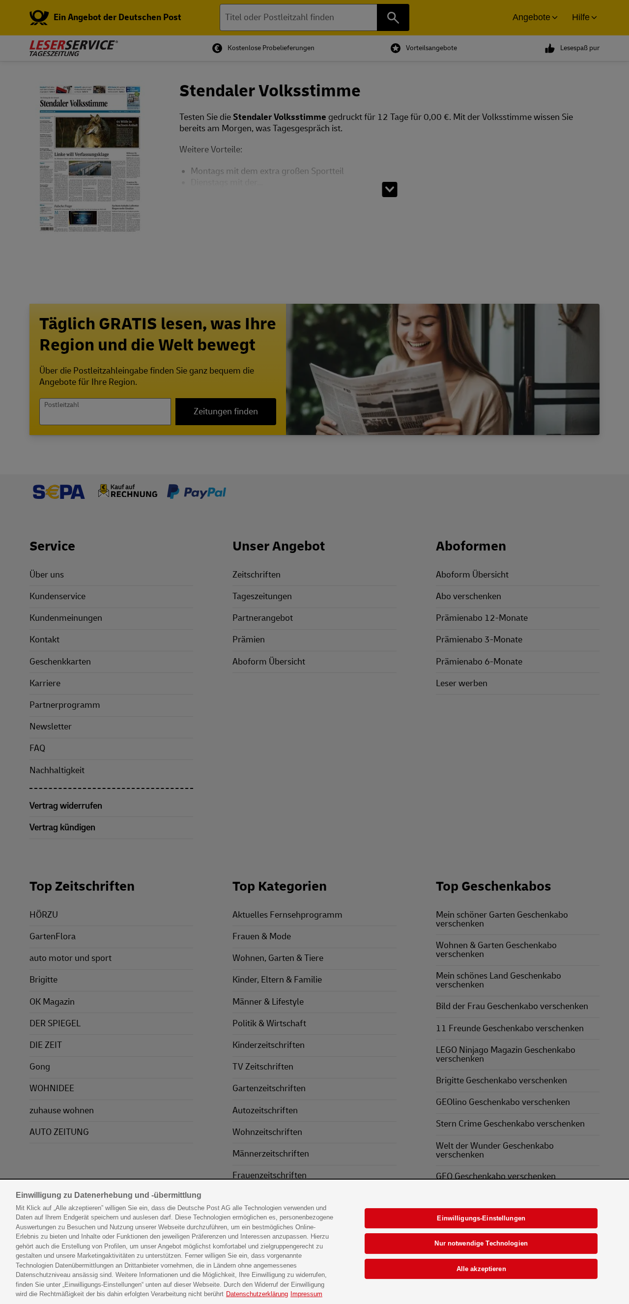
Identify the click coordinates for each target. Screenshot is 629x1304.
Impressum (306, 1294)
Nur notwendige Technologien (481, 1243)
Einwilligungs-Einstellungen (481, 1218)
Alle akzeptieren (481, 1269)
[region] (314, 1242)
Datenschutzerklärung (257, 1294)
